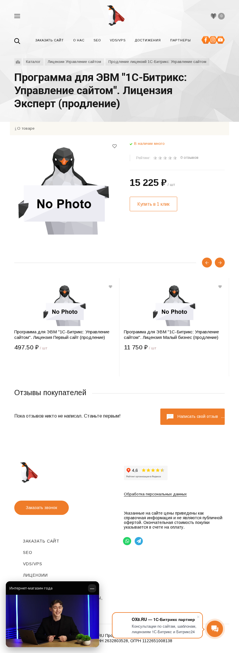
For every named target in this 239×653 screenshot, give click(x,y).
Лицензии (35, 575)
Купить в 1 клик (153, 204)
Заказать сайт (41, 541)
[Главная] (18, 62)
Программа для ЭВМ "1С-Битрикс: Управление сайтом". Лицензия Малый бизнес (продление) (171, 334)
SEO (27, 552)
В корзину (39, 364)
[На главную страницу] (119, 16)
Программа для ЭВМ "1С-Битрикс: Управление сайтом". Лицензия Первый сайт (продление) (61, 334)
